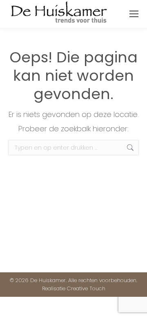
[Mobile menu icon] (134, 14)
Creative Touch (86, 288)
